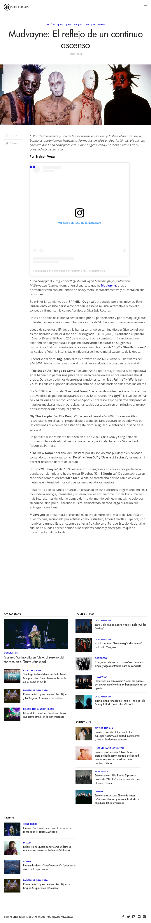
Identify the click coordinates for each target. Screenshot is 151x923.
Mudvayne (99, 24)
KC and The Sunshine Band (38, 709)
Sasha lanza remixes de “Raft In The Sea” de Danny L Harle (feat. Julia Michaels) (120, 702)
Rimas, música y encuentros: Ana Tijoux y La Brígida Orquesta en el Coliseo (45, 696)
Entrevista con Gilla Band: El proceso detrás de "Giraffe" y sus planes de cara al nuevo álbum (117, 779)
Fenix (63, 24)
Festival (72, 24)
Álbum (27, 861)
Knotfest (85, 24)
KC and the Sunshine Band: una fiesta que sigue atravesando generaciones (44, 715)
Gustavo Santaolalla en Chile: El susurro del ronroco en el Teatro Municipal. (34, 659)
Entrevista (101, 771)
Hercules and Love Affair (109, 747)
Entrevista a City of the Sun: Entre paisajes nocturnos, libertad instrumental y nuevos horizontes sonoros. (117, 736)
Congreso (101, 658)
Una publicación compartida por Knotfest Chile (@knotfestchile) (69, 270)
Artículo (51, 24)
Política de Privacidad (60, 916)
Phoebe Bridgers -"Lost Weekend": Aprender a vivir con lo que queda (49, 867)
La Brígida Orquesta (35, 690)
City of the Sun (104, 728)
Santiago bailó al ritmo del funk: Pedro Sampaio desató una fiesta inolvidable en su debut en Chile (44, 678)
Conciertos (11, 652)
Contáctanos (36, 916)
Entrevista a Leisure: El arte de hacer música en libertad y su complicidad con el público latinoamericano (117, 799)
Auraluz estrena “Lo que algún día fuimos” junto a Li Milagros (118, 645)
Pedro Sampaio (32, 670)
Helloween (101, 676)
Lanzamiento (103, 620)
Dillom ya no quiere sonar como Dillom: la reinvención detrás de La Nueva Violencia (47, 848)
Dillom (27, 842)
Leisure (99, 791)
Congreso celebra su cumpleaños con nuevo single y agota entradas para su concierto (119, 664)
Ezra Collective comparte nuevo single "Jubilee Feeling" (120, 626)
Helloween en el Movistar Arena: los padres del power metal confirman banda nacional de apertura (121, 685)
